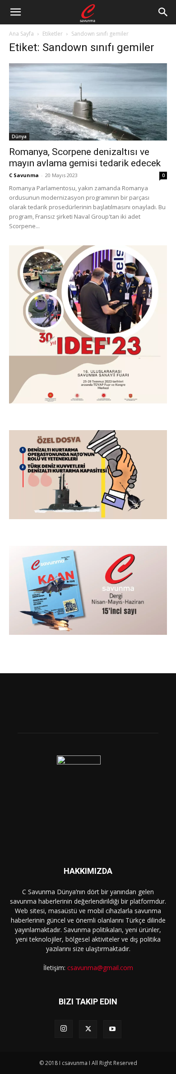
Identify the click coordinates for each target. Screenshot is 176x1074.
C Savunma (24, 175)
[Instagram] (64, 1029)
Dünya (19, 136)
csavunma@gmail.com (100, 967)
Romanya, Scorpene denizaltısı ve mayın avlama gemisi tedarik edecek (85, 157)
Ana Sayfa (21, 34)
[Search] (163, 12)
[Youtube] (112, 1029)
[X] (88, 1029)
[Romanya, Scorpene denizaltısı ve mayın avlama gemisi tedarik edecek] (88, 102)
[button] (15, 12)
